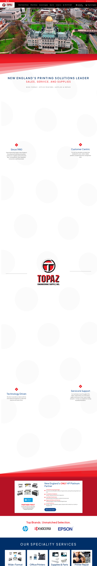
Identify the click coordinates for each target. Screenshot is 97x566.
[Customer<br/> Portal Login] (76, 5)
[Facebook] (6, 1)
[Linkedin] (8, 1)
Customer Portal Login (80, 5)
